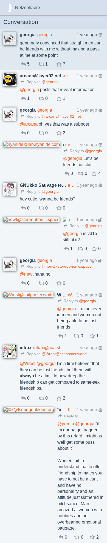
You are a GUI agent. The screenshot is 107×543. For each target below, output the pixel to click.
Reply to (33, 82)
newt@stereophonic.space (71, 219)
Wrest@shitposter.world (71, 295)
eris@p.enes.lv (71, 185)
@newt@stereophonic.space (67, 266)
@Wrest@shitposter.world (64, 354)
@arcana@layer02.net (61, 116)
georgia (44, 34)
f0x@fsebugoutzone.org (71, 410)
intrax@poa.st (46, 347)
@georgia (50, 82)
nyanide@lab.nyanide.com (71, 144)
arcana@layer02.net (69, 75)
